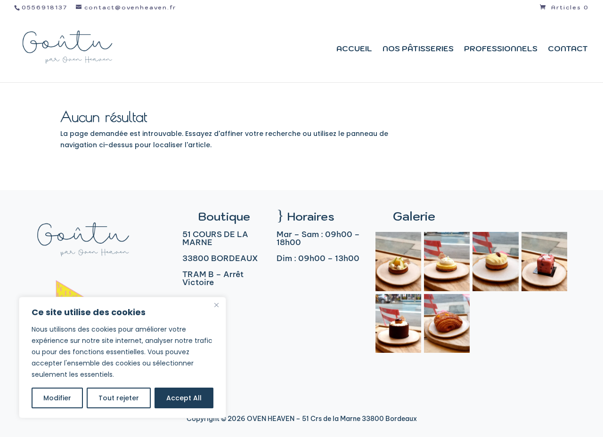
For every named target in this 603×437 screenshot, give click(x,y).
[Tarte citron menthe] (447, 289)
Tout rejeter (118, 398)
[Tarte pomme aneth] (398, 289)
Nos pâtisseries (418, 49)
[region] (122, 357)
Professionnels (501, 49)
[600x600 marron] (544, 289)
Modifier (57, 398)
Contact (568, 49)
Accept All (184, 398)
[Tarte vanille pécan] (495, 289)
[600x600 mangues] (447, 350)
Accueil (354, 49)
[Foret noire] (398, 350)
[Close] (216, 304)
